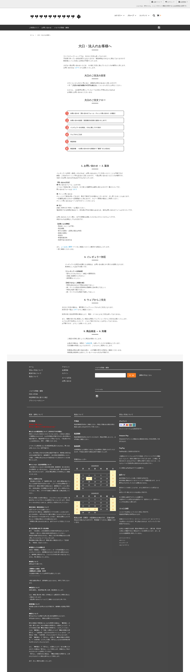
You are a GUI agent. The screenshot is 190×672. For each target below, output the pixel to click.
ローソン (122, 540)
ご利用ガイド (34, 27)
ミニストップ (124, 542)
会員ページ (156, 2)
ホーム (32, 35)
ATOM (35, 394)
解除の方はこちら (145, 375)
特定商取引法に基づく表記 (38, 397)
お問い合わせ (46, 27)
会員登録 (183, 2)
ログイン (170, 2)
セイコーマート (124, 545)
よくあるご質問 (66, 247)
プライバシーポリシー (36, 400)
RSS (30, 394)
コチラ (77, 68)
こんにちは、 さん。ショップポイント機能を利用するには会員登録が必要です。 (162, 6)
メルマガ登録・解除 (61, 27)
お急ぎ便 (89, 343)
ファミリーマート (125, 538)
